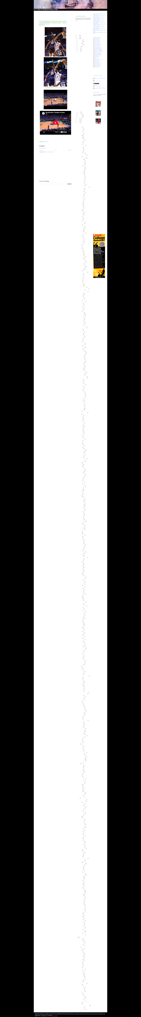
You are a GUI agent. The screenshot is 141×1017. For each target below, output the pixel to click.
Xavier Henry (80, 999)
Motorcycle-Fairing (97, 227)
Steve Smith (79, 913)
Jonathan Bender (80, 578)
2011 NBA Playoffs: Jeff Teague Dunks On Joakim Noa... (84, 99)
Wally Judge (79, 985)
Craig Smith (79, 306)
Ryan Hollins (80, 867)
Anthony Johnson (80, 178)
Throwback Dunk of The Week (83, 936)
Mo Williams (79, 745)
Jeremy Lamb (80, 542)
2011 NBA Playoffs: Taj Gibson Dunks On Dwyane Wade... (84, 81)
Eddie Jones (79, 419)
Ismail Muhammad (81, 486)
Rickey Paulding (80, 830)
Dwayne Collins (80, 407)
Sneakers (95, 230)
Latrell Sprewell (80, 661)
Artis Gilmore (80, 196)
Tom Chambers (80, 948)
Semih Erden (80, 883)
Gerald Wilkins (80, 453)
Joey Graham (80, 567)
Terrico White (80, 929)
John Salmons (80, 571)
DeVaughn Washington (82, 377)
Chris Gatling (80, 273)
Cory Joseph (80, 302)
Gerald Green (80, 448)
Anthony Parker (80, 181)
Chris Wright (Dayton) (81, 287)
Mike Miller (79, 739)
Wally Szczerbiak (80, 987)
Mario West (79, 702)
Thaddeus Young (80, 932)
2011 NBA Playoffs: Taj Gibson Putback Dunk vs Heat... (84, 83)
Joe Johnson (80, 560)
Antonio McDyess (80, 192)
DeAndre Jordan (80, 347)
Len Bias (79, 666)
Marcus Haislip (80, 691)
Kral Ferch (79, 635)
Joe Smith (79, 561)
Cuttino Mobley (80, 308)
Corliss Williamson (81, 301)
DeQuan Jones (80, 357)
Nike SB (95, 228)
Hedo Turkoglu (80, 476)
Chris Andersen (80, 269)
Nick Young (79, 770)
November (80, 41)
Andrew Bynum (80, 173)
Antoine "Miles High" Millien (82, 187)
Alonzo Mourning (80, 153)
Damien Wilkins (80, 319)
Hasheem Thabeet (81, 475)
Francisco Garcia (80, 439)
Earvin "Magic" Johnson (82, 412)
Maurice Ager (80, 721)
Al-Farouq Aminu (80, 139)
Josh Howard (80, 592)
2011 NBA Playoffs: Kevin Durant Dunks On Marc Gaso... (84, 91)
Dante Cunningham (81, 326)
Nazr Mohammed (80, 755)
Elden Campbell (80, 422)
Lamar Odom (80, 646)
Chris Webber (80, 284)
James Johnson (80, 506)
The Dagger (96, 216)
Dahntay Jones (80, 313)
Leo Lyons (79, 667)
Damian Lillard (80, 316)
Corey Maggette (80, 298)
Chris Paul (79, 281)
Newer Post (41, 150)
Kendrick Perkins (80, 614)
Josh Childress (80, 589)
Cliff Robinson (80, 293)
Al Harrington (80, 134)
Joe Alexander (80, 558)
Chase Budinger (80, 267)
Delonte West (80, 350)
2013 (78, 35)
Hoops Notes (96, 199)
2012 (78, 37)
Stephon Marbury (80, 911)
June (79, 49)
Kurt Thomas (80, 641)
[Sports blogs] (97, 85)
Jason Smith (79, 522)
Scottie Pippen (80, 877)
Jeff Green (79, 533)
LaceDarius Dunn (81, 645)
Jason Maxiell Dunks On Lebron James (98, 27)
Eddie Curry (79, 416)
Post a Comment (42, 148)
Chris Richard (80, 283)
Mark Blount (79, 703)
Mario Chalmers (80, 699)
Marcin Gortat (80, 685)
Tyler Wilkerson (80, 972)
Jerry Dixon (79, 550)
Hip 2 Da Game (98, 117)
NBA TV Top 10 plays (81, 756)
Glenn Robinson (80, 460)
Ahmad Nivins (80, 132)
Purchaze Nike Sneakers (98, 229)
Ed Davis (79, 414)
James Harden (80, 504)
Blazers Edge (96, 186)
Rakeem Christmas (81, 806)
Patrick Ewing (80, 780)
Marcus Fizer (80, 689)
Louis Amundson (80, 671)
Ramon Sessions (80, 808)
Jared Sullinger (80, 514)
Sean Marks (79, 880)
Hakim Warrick (80, 471)
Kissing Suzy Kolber (97, 202)
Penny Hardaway (80, 792)
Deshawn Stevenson (81, 372)
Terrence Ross (80, 926)
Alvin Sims (79, 156)
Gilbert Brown (80, 457)
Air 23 (95, 223)
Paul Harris (79, 788)
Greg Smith (79, 467)
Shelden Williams (80, 898)
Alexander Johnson (81, 145)
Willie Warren (80, 995)
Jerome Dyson (80, 547)
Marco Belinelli (80, 687)
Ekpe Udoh (79, 421)
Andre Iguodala (80, 164)
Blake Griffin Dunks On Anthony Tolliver (98, 20)
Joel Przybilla (80, 564)
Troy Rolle (79, 966)
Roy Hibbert (79, 856)
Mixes (78, 744)
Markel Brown (80, 705)
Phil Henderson (80, 796)
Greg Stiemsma (80, 468)
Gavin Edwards (80, 446)
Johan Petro (79, 568)
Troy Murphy (79, 965)
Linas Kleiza (79, 670)
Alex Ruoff (79, 144)
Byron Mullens (80, 242)
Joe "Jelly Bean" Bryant (82, 557)
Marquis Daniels (80, 707)
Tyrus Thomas (80, 974)
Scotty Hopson (80, 879)
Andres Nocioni (80, 170)
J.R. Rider (79, 494)
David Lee (79, 341)
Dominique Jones (81, 396)
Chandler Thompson (81, 262)
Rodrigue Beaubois (81, 848)
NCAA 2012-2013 (81, 760)
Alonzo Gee (79, 152)
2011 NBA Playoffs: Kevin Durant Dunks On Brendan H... (84, 67)
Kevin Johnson (80, 625)
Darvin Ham (79, 338)
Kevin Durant (80, 622)
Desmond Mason (80, 373)
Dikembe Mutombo (81, 384)
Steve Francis (80, 912)
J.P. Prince (79, 492)
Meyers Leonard (80, 730)
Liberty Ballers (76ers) (98, 204)
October (79, 43)
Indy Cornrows (96, 201)
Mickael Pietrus (80, 737)
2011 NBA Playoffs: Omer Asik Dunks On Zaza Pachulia (84, 88)
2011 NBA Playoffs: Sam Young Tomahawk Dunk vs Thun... (84, 102)
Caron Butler (80, 258)
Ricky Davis (79, 831)
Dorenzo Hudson (80, 403)
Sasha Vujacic (80, 876)
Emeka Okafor (80, 426)
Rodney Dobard (80, 842)
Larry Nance (79, 657)
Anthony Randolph (81, 184)
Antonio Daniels (80, 190)
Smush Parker (80, 899)
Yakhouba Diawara (81, 1001)
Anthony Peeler (80, 183)
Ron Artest (79, 849)
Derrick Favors (80, 368)
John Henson (80, 570)
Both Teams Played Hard (98, 187)
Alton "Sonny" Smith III (81, 155)
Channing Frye (80, 263)
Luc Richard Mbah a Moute (82, 675)
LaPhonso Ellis (80, 652)
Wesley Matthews (80, 991)
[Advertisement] (56, 16)
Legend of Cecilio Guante (98, 203)
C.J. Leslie (79, 247)
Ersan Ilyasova (80, 433)
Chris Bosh (79, 270)
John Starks (79, 572)
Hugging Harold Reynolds (98, 200)
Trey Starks (79, 963)
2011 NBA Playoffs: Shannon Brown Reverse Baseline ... (84, 104)
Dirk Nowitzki (80, 389)
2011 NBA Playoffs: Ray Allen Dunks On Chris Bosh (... (83, 94)
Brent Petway (80, 235)
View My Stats (96, 92)
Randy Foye (79, 810)
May (79, 51)
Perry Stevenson (80, 794)
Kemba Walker (80, 613)
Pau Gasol (79, 784)
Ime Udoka (79, 483)
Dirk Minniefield (80, 387)
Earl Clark (79, 411)
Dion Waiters (80, 386)
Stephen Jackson (80, 909)
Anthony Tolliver (80, 185)
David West (79, 345)
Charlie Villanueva (81, 266)
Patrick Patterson (80, 783)
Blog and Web (55, 1015)
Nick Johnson (80, 769)
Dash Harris (79, 340)
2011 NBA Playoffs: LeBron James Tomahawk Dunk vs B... (84, 75)
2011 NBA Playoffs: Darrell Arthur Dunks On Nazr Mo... (84, 107)
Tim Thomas (79, 944)
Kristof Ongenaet (80, 639)
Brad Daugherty (80, 223)
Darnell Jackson (80, 332)
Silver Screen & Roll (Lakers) (99, 213)
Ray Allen (79, 816)
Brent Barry (79, 234)
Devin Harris (79, 382)
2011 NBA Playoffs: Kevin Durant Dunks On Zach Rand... (84, 96)
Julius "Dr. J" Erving (81, 602)
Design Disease (44, 1015)
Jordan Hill (79, 585)
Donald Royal (80, 398)
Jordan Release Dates (98, 226)
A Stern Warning (97, 180)
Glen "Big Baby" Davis (81, 458)
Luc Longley (79, 674)
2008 (78, 122)
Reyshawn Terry (80, 826)
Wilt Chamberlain (80, 998)
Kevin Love (79, 627)
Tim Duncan (79, 940)
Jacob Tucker (80, 497)
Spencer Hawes (80, 904)
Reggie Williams (80, 823)
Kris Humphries (80, 636)
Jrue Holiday (80, 599)
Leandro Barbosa (80, 663)
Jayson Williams (80, 529)
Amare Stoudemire (81, 157)
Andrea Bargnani (80, 167)
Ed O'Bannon (80, 415)
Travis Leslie (80, 955)
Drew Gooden (80, 404)
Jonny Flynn (79, 579)
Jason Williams (80, 526)
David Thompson (80, 344)
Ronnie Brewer (80, 852)
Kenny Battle (80, 617)
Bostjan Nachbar (80, 222)
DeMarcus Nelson (81, 354)
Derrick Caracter (80, 365)
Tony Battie (79, 951)
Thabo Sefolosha (80, 930)
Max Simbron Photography (98, 206)
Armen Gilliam (80, 195)
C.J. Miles (79, 248)
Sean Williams (80, 881)
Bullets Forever (96, 191)
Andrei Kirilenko (80, 169)
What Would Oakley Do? (98, 219)
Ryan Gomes (80, 866)
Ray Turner (79, 817)
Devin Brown (80, 379)
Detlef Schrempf (80, 375)
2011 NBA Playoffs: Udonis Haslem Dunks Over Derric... (84, 73)
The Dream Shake (97, 217)
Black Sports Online (97, 185)
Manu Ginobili (80, 682)
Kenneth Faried (80, 616)
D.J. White (79, 311)
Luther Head (79, 680)
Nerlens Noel (80, 764)
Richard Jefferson (81, 827)
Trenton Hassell (80, 958)
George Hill (79, 447)
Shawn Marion (80, 895)
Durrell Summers (80, 405)
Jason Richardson (81, 521)
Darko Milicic (80, 330)
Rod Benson (79, 840)
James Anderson (80, 503)
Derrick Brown (80, 364)
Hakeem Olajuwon (81, 469)
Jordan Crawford (80, 581)
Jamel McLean (80, 501)
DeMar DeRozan (80, 351)
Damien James (80, 318)
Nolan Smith (79, 773)
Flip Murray (79, 437)
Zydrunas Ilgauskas (81, 1009)
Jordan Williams (80, 586)
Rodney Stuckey (80, 845)
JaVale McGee (80, 528)
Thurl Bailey (79, 938)
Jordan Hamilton (80, 583)
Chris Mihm (79, 279)
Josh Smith (79, 597)
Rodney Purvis (80, 844)
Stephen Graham (80, 908)
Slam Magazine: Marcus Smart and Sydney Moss (103, 103)
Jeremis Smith (80, 539)
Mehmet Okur (80, 725)
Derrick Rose (80, 369)
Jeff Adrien (79, 531)
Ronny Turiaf (80, 855)
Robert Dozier (80, 833)
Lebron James (80, 664)
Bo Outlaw (79, 216)
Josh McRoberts (80, 593)
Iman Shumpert (80, 482)
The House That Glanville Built (99, 218)
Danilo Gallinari (80, 322)
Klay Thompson (80, 632)
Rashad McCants (80, 812)
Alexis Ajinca (80, 146)
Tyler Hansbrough (81, 969)
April (79, 112)
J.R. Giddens (80, 493)
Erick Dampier (80, 432)
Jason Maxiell (80, 519)
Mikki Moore (79, 742)
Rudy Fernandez (80, 861)
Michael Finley (80, 732)
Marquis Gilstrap (80, 709)
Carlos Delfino (80, 255)
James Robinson (80, 508)
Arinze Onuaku (80, 194)
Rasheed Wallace (81, 813)
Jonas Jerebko (80, 575)
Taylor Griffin (79, 919)
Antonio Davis (80, 191)
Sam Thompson (80, 870)
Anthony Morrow (80, 180)
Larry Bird (79, 653)
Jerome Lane (80, 549)
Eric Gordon (79, 430)
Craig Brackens (80, 305)
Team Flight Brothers (97, 214)
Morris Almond (80, 751)
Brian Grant (79, 237)
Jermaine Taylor (80, 546)
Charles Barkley (80, 265)
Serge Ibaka (79, 884)
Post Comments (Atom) (49, 151)
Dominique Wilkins (81, 397)
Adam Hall (79, 131)
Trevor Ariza (79, 959)
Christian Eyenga (80, 290)
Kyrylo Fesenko (80, 643)
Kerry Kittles (79, 621)
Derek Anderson (80, 358)
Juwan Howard (80, 604)
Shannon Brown (80, 890)
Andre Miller (79, 166)
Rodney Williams (80, 847)
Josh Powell (79, 595)
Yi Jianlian (79, 1004)
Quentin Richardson (81, 801)
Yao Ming (79, 1002)
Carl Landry (79, 251)
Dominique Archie (81, 394)
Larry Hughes (80, 654)
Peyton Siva (79, 795)
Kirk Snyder (79, 631)
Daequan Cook (80, 312)
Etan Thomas (80, 436)
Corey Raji (79, 299)
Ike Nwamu (79, 480)
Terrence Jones (80, 923)
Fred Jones (79, 441)
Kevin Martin (79, 628)
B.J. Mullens (79, 202)
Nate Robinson (80, 753)
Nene (78, 763)
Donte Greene (80, 400)
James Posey (80, 507)
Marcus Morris (80, 695)
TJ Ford (78, 946)
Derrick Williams (80, 370)
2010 (78, 119)
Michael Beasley (80, 731)
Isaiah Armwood (80, 485)
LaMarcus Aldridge (81, 648)
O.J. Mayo (79, 774)
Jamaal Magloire (80, 499)
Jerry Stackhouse (80, 551)
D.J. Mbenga (80, 309)
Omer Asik (79, 776)
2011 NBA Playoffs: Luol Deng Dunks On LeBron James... (84, 59)
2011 (78, 38)
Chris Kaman (80, 277)
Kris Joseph (79, 638)
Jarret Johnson (80, 515)
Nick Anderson (80, 766)
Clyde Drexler (80, 294)
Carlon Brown (80, 252)
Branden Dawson (80, 227)
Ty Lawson (79, 967)
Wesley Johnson (80, 990)
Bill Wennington (80, 212)
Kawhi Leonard (80, 609)
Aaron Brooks (80, 130)
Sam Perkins (80, 869)
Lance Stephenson (81, 649)
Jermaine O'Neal (80, 545)
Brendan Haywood (81, 233)
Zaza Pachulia (80, 1008)
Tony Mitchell (80, 952)
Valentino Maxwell (81, 978)
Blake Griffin (79, 213)
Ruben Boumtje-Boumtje (82, 858)
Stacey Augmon (80, 905)
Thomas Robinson (81, 934)
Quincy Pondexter (81, 803)
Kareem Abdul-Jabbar (81, 606)
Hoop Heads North (97, 196)
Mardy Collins (80, 698)
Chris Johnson (80, 276)
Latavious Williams (81, 660)
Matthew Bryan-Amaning (82, 720)
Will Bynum (79, 992)
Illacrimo (36, 1015)
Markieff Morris (80, 706)
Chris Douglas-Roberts (82, 272)
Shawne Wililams (80, 897)
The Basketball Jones (98, 215)
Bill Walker (79, 210)
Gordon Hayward (80, 461)
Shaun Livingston (80, 893)
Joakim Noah (80, 556)
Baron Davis (79, 203)
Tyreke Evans (80, 973)
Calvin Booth (80, 249)
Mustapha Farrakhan (81, 752)
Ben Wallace (80, 206)
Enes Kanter (79, 428)
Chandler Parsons (81, 261)
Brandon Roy (80, 230)
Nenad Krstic (80, 762)
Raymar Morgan (80, 819)
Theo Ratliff (79, 933)
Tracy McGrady (80, 953)
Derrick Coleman (80, 366)
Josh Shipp (79, 596)
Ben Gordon (79, 205)
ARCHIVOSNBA (97, 182)
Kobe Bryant (79, 634)
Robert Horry (80, 834)
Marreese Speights (81, 710)
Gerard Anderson (80, 454)
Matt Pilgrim (79, 719)
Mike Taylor (79, 741)
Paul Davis (79, 785)
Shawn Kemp (80, 894)
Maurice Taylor (80, 724)
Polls (78, 798)
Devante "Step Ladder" (82, 376)
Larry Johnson (80, 656)
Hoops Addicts (96, 198)
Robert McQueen (80, 835)
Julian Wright (80, 600)
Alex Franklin (80, 141)
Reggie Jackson (80, 820)
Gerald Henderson (81, 450)
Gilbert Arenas (80, 455)
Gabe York (79, 443)
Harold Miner (80, 472)
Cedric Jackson (80, 259)
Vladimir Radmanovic (81, 983)
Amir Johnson (80, 159)
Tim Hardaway (80, 941)
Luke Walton (79, 677)
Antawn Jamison (80, 176)
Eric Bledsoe (80, 429)
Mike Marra (79, 738)
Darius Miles (79, 329)
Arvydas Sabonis (80, 198)
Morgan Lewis (80, 749)
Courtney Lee (80, 304)
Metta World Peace (81, 728)
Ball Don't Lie (96, 183)
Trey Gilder (79, 962)
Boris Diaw (79, 220)
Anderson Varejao (81, 160)
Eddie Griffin (79, 418)
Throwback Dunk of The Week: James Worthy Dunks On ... (84, 57)
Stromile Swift (80, 915)
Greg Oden (79, 465)
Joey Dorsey (79, 565)
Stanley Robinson (81, 906)
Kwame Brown (80, 642)
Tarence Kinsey (80, 918)
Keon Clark (79, 620)
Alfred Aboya (80, 148)
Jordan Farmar (80, 582)
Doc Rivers (79, 390)
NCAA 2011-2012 (80, 759)
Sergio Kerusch (80, 886)
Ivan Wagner (80, 489)
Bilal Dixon (79, 209)
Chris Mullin (79, 280)
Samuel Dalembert (81, 874)
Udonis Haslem (80, 977)
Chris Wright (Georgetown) (82, 288)
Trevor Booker (80, 960)
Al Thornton (79, 138)
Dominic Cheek (80, 391)
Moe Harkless (80, 746)
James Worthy (80, 512)
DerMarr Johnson (80, 359)
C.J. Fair (79, 245)
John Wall (79, 574)
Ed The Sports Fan (99, 100)
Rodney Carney (80, 841)
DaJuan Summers (81, 315)
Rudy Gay (79, 862)
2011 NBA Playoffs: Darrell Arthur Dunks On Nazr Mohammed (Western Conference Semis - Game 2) (53, 22)
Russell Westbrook (81, 863)
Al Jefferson (79, 137)
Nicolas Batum (80, 771)
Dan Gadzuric (80, 320)
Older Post (70, 150)
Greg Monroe (80, 464)
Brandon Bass (80, 228)
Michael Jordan (80, 734)
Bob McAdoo (80, 217)
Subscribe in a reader (97, 75)
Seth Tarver (79, 887)
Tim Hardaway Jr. (80, 942)
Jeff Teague (79, 536)
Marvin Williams (80, 714)
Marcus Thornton (80, 696)
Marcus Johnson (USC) (82, 693)
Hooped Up (96, 197)
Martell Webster (80, 713)
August (79, 46)
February (80, 115)
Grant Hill (79, 462)
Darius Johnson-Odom (82, 327)
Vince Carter (79, 980)
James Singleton (80, 510)
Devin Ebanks (80, 380)
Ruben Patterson (80, 859)
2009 (78, 120)
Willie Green (79, 994)
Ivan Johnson (80, 487)
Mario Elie (79, 700)
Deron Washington (81, 361)
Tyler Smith (79, 970)
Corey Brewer (80, 297)
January (79, 117)
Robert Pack (79, 837)
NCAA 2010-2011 (80, 758)
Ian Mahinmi (79, 479)
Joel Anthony (80, 563)
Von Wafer (79, 984)
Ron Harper (79, 851)
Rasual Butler (80, 815)
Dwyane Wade (80, 409)
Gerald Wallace (80, 451)
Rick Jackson (80, 828)
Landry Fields (80, 650)
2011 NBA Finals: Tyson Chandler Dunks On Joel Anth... (83, 53)
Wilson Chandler (80, 997)
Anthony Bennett (80, 177)
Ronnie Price (80, 854)
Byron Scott (79, 244)
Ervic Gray (79, 435)
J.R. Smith (79, 496)
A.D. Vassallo (80, 128)
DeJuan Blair (80, 348)
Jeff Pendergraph (80, 535)
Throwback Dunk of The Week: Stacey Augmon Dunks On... (84, 65)
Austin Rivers (80, 199)
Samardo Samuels (81, 873)
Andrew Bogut (80, 171)
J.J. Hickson (79, 490)
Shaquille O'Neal (80, 891)
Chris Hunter (80, 274)
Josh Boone (79, 588)
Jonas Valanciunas (81, 577)
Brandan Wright (80, 226)
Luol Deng (79, 678)
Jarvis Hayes (80, 517)
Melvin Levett (80, 727)
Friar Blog (95, 195)
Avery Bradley (80, 201)
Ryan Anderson (80, 865)
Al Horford (79, 135)
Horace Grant (80, 478)
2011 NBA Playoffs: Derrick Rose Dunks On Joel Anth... (84, 62)
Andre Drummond (81, 163)
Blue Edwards (80, 215)
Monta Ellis (79, 748)
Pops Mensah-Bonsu (81, 799)
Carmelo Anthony (80, 256)
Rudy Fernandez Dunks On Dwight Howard (99, 25)
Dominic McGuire (80, 393)
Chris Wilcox (79, 286)
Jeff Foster (79, 532)
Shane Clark (79, 888)
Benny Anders (80, 208)
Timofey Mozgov (80, 945)
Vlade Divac (79, 981)
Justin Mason (80, 603)
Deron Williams (80, 362)
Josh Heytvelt (80, 590)
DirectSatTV (95, 94)
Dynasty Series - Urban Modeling (100, 225)
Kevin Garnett (80, 624)
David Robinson (80, 343)
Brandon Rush (80, 231)
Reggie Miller (80, 822)
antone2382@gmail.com (81, 16)
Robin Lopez (80, 838)
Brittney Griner (80, 238)
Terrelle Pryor (80, 922)
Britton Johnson (80, 240)
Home (56, 150)
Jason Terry (79, 524)
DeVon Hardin (80, 383)
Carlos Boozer (80, 254)
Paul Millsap (79, 790)
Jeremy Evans (80, 540)
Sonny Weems (80, 902)
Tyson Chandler (80, 976)
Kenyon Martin (80, 618)
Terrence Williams (81, 927)
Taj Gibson (79, 916)
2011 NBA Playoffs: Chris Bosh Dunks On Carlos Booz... (84, 78)
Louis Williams (80, 673)
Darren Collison (80, 336)
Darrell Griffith (80, 334)
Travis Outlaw (80, 956)
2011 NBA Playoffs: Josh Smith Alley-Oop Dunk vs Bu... (84, 86)
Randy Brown (80, 809)
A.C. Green (79, 127)
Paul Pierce (79, 791)
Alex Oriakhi (79, 142)
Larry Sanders (80, 659)
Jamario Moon (80, 500)
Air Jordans (96, 224)
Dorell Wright (80, 401)
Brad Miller (79, 224)
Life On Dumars (97, 205)
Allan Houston (80, 149)
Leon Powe (79, 668)
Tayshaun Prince (80, 920)
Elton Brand (79, 425)
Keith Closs (79, 610)
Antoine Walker (80, 188)
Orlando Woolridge (81, 778)
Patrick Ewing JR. (80, 781)
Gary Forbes (79, 444)
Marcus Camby (80, 688)
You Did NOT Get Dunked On (83, 1005)
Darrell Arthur (46, 141)
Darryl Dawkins (80, 337)
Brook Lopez (80, 241)
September (80, 44)
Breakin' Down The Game (98, 188)
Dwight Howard (80, 408)
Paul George (80, 787)
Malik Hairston (80, 681)
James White (80, 511)
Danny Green (80, 325)
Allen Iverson (80, 151)
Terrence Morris (80, 925)
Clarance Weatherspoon (82, 291)
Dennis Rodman (80, 355)
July (79, 48)
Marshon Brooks (80, 712)
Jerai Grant (79, 538)
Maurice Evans (80, 723)
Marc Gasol (79, 684)
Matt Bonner (79, 717)
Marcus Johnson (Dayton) (82, 692)
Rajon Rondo (80, 805)
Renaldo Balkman (81, 824)
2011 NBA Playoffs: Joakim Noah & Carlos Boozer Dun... (84, 110)
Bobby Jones (80, 219)
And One (95, 181)
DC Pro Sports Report (98, 192)
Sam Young (79, 872)
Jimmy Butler (80, 554)
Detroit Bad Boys (97, 193)
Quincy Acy (79, 802)
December (80, 40)
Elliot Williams (80, 423)
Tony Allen (79, 949)
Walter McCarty (80, 988)
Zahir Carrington (80, 1006)
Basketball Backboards (98, 184)
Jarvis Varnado (80, 518)
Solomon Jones (80, 901)
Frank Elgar (79, 440)
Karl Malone (79, 607)
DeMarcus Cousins (81, 352)
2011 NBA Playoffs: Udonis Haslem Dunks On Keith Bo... (84, 70)
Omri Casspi (79, 777)
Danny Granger (80, 323)
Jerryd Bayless (80, 553)
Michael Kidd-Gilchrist (81, 735)
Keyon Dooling (80, 629)
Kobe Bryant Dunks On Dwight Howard (98, 18)
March (79, 113)
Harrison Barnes (80, 474)
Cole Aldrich (79, 295)
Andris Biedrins (80, 174)
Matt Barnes (79, 716)
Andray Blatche (80, 162)
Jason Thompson (80, 525)
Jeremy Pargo (80, 543)
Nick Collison (80, 767)
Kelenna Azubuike (81, 611)
